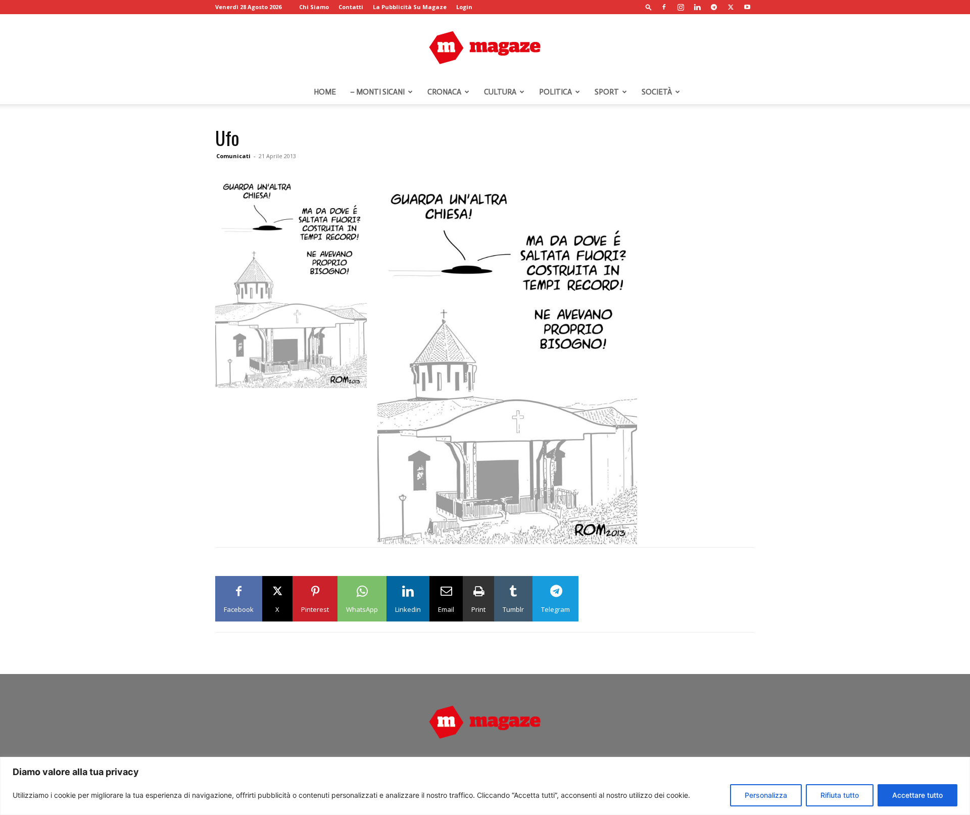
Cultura (500, 92)
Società (657, 92)
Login (464, 7)
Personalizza (766, 795)
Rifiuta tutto (839, 795)
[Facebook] (663, 7)
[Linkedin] (697, 7)
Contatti (350, 7)
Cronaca (444, 92)
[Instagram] (680, 7)
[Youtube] (747, 7)
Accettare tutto (917, 795)
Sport (607, 92)
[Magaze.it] (485, 47)
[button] (648, 7)
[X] (730, 7)
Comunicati (233, 156)
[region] (485, 786)
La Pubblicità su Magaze (410, 7)
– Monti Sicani (377, 92)
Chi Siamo (314, 7)
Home (325, 92)
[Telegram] (713, 7)
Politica (555, 92)
